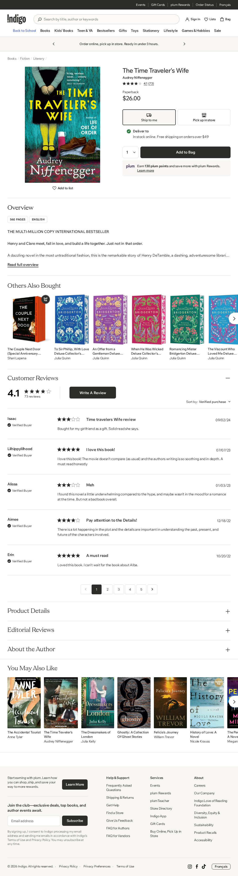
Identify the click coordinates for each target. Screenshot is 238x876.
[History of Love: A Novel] (207, 702)
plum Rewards (180, 5)
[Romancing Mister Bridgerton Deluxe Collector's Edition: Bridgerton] (187, 319)
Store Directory (161, 808)
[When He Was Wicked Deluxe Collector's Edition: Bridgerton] (148, 319)
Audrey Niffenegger (137, 77)
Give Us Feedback (119, 820)
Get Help (112, 805)
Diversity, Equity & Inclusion (207, 815)
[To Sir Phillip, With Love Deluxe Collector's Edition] (71, 319)
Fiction (25, 58)
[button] (24, 32)
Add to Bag (185, 152)
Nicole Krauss (200, 741)
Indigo (22, 866)
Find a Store (114, 813)
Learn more (145, 170)
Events (140, 5)
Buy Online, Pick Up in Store (165, 833)
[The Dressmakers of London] (97, 702)
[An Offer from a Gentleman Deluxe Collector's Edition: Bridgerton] (110, 319)
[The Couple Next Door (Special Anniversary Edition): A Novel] (29, 319)
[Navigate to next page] (152, 589)
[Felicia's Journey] (170, 702)
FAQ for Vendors (118, 836)
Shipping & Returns (120, 797)
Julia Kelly (88, 741)
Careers (199, 785)
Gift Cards (158, 5)
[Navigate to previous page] (86, 589)
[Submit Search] (39, 19)
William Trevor (164, 737)
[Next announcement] (184, 43)
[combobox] (110, 19)
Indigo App (158, 816)
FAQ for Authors (117, 828)
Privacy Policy (68, 866)
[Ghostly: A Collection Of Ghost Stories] (133, 702)
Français (225, 5)
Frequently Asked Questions (119, 787)
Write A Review (92, 392)
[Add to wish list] (46, 340)
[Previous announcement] (54, 43)
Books (12, 58)
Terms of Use (125, 866)
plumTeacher (159, 801)
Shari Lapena (16, 358)
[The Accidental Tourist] (24, 702)
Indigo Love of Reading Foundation (210, 803)
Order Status (205, 5)
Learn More (75, 784)
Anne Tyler (15, 737)
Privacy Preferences (96, 866)
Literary (38, 58)
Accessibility (203, 840)
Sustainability (203, 825)
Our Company (204, 793)
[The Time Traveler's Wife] (61, 702)
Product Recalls (205, 832)
